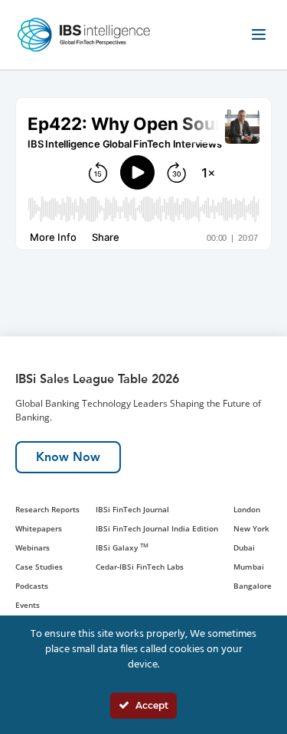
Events (27, 604)
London (246, 509)
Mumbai (248, 566)
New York (251, 528)
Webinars (32, 547)
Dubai (244, 547)
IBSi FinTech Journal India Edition (157, 528)
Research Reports (47, 509)
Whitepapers (38, 528)
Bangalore (252, 585)
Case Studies (39, 566)
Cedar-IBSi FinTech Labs (140, 566)
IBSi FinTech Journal (132, 509)
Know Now (68, 457)
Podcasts (31, 585)
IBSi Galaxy (122, 547)
